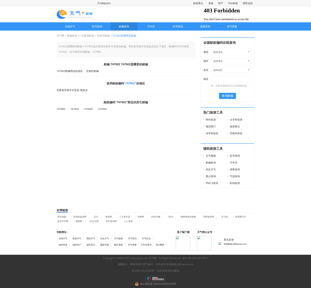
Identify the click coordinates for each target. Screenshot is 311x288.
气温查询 (233, 176)
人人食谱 (128, 221)
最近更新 (118, 245)
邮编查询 (124, 26)
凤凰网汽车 (240, 217)
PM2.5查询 (210, 183)
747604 (102, 109)
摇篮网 (108, 217)
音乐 (96, 217)
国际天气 (90, 238)
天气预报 (209, 155)
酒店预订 (209, 126)
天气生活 (146, 238)
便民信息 (248, 3)
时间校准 (233, 183)
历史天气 (209, 169)
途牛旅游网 (111, 221)
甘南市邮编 (103, 35)
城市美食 (63, 245)
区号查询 (97, 26)
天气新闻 (118, 238)
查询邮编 (227, 95)
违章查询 (205, 26)
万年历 (151, 26)
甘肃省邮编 (87, 35)
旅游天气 (77, 238)
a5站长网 (93, 221)
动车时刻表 (210, 133)
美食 (210, 3)
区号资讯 (178, 26)
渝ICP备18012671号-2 (195, 258)
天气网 (61, 35)
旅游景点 (198, 3)
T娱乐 (170, 217)
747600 (61, 109)
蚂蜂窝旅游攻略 (188, 217)
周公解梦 (160, 245)
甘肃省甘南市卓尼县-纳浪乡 (72, 90)
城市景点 (90, 245)
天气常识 (132, 238)
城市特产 (77, 245)
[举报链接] (155, 279)
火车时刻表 (234, 119)
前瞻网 (141, 217)
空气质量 (232, 26)
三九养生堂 (124, 217)
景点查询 (209, 176)
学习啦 (224, 217)
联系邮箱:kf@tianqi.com (179, 264)
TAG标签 (233, 3)
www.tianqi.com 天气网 (143, 258)
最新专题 (104, 245)
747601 (74, 109)
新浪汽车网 (62, 221)
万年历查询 (146, 245)
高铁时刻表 (234, 133)
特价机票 (209, 119)
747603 (88, 109)
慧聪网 (79, 221)
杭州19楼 (155, 217)
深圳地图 (61, 217)
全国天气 (70, 26)
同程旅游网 (208, 217)
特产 (220, 3)
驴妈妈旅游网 (79, 217)
